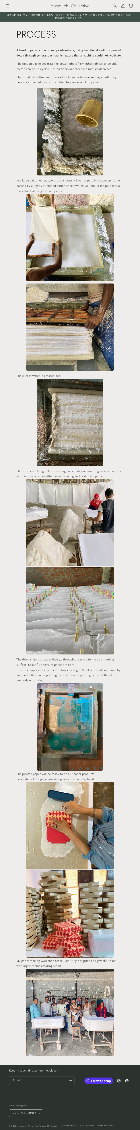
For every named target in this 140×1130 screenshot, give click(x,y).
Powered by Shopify (49, 1126)
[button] (8, 6)
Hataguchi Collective (28, 1126)
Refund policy (69, 1126)
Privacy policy (86, 1126)
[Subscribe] (71, 1080)
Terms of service (105, 1126)
